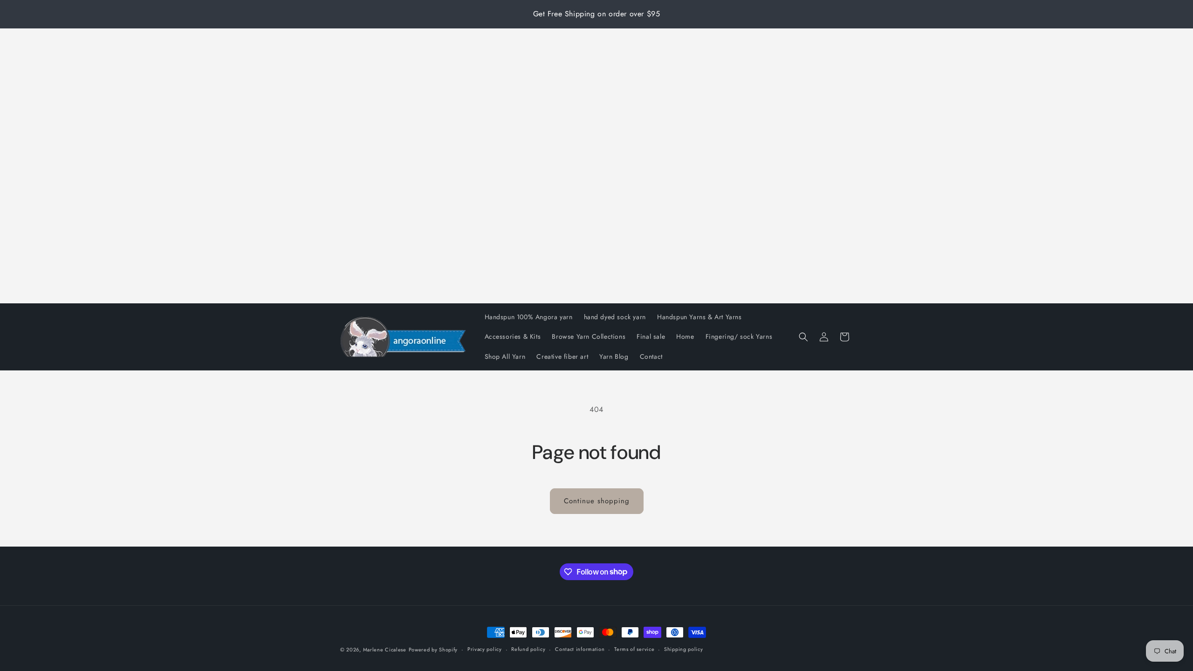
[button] (803, 337)
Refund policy (528, 649)
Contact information (579, 649)
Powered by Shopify (433, 649)
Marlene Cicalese (384, 649)
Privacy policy (484, 649)
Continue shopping (597, 501)
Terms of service (634, 649)
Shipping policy (683, 649)
